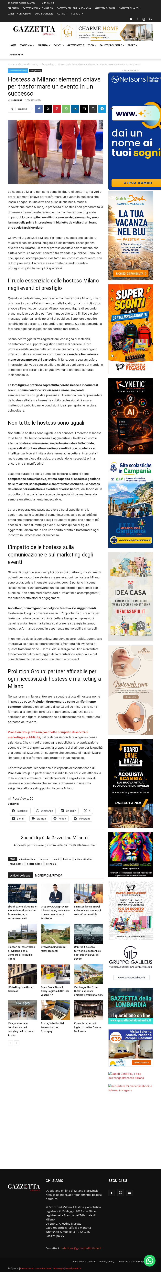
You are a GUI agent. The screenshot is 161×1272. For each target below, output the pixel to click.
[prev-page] (10, 1042)
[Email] (84, 109)
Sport (131, 45)
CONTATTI (62, 13)
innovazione (26, 1268)
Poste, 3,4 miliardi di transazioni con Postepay (52, 1027)
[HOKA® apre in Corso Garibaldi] (22, 974)
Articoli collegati (20, 875)
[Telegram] (102, 109)
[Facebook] (137, 19)
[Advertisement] (130, 1133)
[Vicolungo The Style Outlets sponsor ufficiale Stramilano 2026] (88, 974)
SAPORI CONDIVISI (44, 13)
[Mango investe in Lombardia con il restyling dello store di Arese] (22, 1010)
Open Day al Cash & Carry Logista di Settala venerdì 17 (55, 991)
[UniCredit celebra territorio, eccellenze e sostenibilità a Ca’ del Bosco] (88, 934)
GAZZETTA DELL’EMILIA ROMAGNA (74, 8)
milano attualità (83, 859)
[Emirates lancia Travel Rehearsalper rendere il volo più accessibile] (88, 893)
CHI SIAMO (13, 8)
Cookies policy (55, 1236)
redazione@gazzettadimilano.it (80, 1248)
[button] (131, 19)
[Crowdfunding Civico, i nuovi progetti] (55, 934)
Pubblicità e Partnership (131, 1261)
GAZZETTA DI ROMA (105, 8)
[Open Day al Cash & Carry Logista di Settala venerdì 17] (55, 974)
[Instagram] (144, 19)
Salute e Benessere (111, 45)
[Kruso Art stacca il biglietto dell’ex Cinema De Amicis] (88, 1010)
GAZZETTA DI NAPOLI (129, 8)
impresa (44, 859)
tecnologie (58, 1268)
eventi (56, 859)
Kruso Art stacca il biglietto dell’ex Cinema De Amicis (87, 1027)
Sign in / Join (48, 2)
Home (13, 45)
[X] (48, 109)
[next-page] (16, 1042)
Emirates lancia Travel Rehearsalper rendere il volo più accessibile (87, 910)
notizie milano (34, 863)
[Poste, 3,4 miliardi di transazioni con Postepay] (55, 1010)
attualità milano (27, 859)
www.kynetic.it (73, 1268)
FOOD (91, 45)
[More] (111, 109)
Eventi (57, 45)
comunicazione (43, 1268)
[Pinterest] (57, 109)
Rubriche (15, 54)
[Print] (93, 109)
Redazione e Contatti (84, 1261)
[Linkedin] (150, 19)
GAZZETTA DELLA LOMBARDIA (38, 8)
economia (51, 863)
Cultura (43, 45)
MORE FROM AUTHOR (48, 875)
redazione (16, 99)
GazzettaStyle (75, 45)
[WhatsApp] (66, 109)
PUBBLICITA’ (77, 13)
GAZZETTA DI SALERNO (19, 13)
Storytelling (48, 64)
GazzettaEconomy (28, 64)
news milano (16, 863)
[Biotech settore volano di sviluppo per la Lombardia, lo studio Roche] (22, 934)
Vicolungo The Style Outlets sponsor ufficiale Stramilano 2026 (88, 991)
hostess (67, 859)
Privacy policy (106, 1261)
